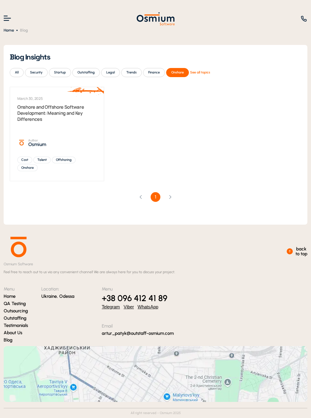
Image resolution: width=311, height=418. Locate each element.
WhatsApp (148, 306)
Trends (131, 72)
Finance (154, 72)
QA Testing (15, 303)
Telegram (111, 306)
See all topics (200, 72)
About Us (13, 332)
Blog (8, 340)
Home (9, 30)
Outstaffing (86, 72)
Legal (110, 72)
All (17, 72)
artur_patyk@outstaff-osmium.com (138, 333)
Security (36, 72)
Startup (60, 72)
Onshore (177, 72)
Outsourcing (16, 311)
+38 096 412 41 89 (134, 298)
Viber (129, 306)
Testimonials (16, 325)
